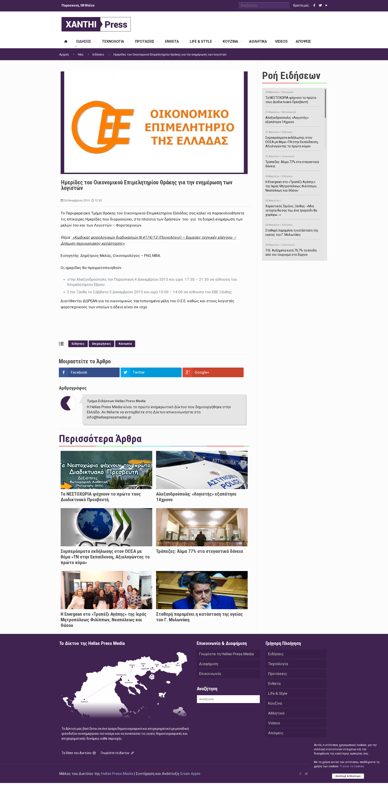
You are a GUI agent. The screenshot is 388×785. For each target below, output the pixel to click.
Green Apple (190, 773)
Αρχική (64, 54)
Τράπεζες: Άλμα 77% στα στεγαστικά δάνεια (199, 551)
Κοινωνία (125, 343)
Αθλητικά (276, 713)
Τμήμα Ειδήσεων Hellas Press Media (116, 401)
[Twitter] (320, 5)
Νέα (80, 54)
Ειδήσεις (98, 54)
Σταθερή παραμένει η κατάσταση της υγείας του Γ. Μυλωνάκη (291, 229)
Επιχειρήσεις (101, 343)
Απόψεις (275, 733)
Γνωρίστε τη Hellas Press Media (226, 654)
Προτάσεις (277, 673)
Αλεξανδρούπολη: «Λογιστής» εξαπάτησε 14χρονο (287, 117)
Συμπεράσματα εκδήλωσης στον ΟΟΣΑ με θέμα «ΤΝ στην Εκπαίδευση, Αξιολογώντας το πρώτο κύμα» (105, 557)
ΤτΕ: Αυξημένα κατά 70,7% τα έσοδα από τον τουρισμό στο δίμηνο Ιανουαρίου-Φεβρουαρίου (291, 252)
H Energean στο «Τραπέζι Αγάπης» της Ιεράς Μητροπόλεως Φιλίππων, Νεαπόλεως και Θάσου (103, 619)
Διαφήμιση (208, 664)
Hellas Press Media (117, 773)
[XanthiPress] (96, 23)
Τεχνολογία (278, 664)
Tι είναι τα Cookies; (352, 766)
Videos (274, 723)
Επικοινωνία (210, 673)
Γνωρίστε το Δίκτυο (115, 753)
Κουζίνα (275, 703)
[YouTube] (326, 5)
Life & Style (277, 693)
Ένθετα (274, 683)
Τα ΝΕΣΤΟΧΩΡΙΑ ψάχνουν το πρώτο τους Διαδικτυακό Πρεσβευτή (101, 496)
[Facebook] (314, 5)
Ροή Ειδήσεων (291, 76)
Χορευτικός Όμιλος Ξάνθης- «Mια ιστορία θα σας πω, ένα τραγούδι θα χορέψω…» (291, 207)
